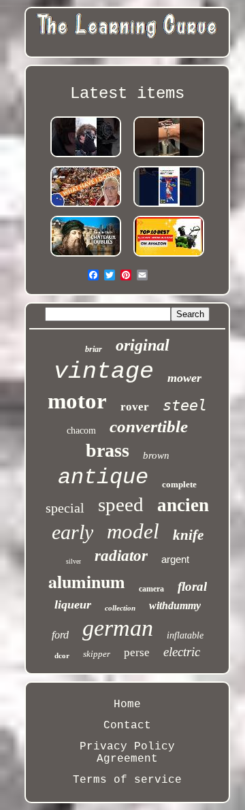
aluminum (86, 581)
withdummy (175, 605)
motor (77, 401)
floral (192, 586)
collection (120, 608)
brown (156, 455)
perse (137, 652)
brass (107, 450)
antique (103, 477)
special (65, 507)
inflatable (185, 635)
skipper (96, 654)
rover (134, 406)
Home (127, 704)
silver (73, 561)
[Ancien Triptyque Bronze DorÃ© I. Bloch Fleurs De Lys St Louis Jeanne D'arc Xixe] (86, 256)
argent (175, 559)
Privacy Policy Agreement (127, 753)
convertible (149, 426)
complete (179, 484)
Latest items (127, 93)
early (72, 532)
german (117, 628)
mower (184, 378)
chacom (81, 430)
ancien (183, 505)
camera (151, 589)
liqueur (72, 604)
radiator (121, 555)
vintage (104, 371)
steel (185, 405)
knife (188, 535)
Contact (127, 725)
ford (60, 635)
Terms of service (127, 780)
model (133, 531)
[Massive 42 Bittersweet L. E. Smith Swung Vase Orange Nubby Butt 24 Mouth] (86, 207)
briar (93, 349)
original (142, 345)
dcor (61, 655)
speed (121, 504)
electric (181, 652)
